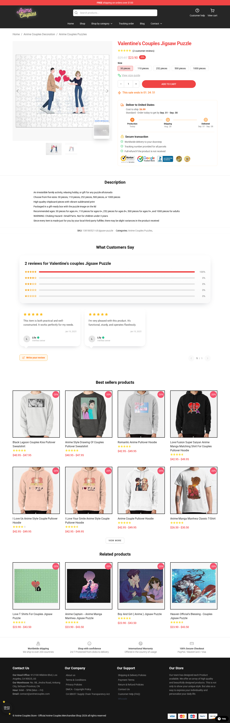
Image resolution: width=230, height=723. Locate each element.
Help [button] (224, 719)
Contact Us (124, 689)
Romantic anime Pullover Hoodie (137, 442)
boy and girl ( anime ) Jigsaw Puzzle (140, 614)
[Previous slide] (17, 91)
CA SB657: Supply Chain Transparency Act (88, 694)
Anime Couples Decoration (39, 34)
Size (120, 63)
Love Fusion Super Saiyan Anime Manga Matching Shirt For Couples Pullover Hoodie (191, 446)
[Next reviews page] (208, 358)
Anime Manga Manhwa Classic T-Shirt (193, 518)
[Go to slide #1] (54, 149)
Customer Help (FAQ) (129, 694)
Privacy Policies (74, 684)
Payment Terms (126, 680)
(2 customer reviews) (143, 51)
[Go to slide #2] (71, 149)
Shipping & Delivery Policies (132, 675)
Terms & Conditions (76, 680)
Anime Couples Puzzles (73, 34)
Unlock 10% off (7, 708)
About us (70, 675)
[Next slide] (107, 91)
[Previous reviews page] (191, 358)
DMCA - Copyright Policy (78, 689)
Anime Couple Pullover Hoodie (136, 518)
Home (16, 34)
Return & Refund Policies (131, 684)
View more (115, 540)
